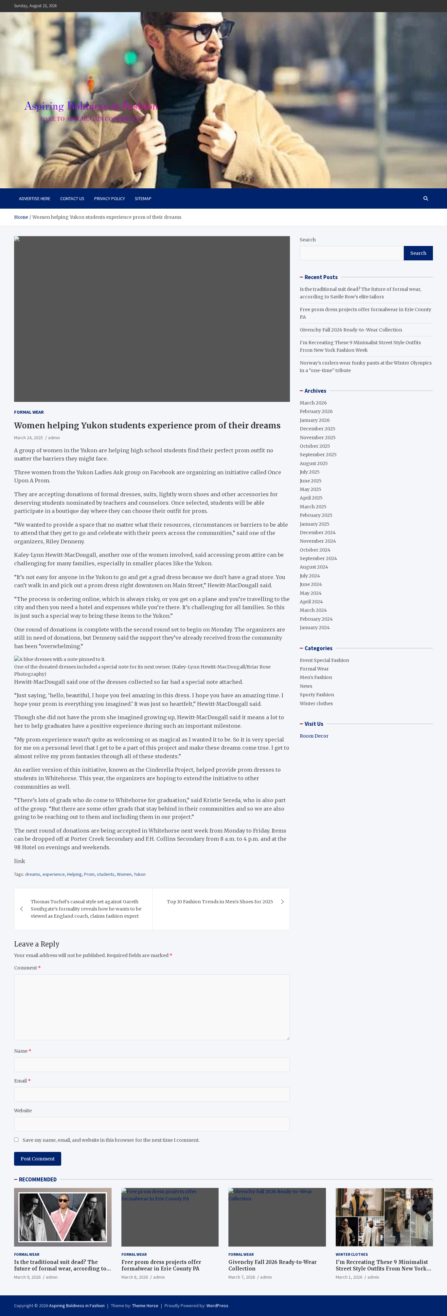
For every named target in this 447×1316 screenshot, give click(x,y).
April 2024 (311, 602)
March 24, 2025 (28, 438)
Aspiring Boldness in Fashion (77, 1305)
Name (22, 1051)
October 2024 (315, 550)
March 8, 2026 (134, 1277)
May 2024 (311, 593)
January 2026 (315, 420)
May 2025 (310, 489)
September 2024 (318, 558)
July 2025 (310, 472)
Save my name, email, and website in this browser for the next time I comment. (111, 1140)
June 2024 (311, 584)
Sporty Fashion (317, 695)
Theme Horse (145, 1305)
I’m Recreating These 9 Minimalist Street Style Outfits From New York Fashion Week (382, 1268)
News (306, 686)
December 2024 (318, 533)
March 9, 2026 (27, 1277)
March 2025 (313, 507)
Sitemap (143, 198)
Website (23, 1111)
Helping (74, 874)
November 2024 (318, 541)
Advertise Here (34, 198)
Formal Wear (29, 412)
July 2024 (310, 576)
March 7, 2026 (241, 1277)
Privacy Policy (109, 198)
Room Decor (314, 736)
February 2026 (316, 411)
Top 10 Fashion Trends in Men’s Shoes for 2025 (220, 902)
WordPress (217, 1305)
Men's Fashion (316, 677)
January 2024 (315, 627)
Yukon (140, 874)
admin (54, 438)
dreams (32, 874)
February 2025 (316, 515)
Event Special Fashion (324, 660)
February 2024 (316, 619)
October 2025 (315, 446)
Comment (27, 968)
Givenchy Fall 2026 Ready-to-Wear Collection (351, 330)
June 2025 (311, 481)
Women (124, 874)
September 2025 (318, 455)
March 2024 (313, 610)
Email (22, 1081)
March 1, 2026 (349, 1277)
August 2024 (314, 567)
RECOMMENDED (38, 1179)
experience (54, 874)
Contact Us (72, 198)
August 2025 (314, 463)
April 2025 (311, 498)
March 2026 (313, 403)
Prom (89, 874)
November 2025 (318, 438)
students (106, 874)
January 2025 (315, 524)
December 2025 (317, 429)
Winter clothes (316, 703)
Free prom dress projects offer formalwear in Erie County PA (161, 1265)
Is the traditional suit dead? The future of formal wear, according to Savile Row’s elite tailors (60, 1268)
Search (308, 240)
